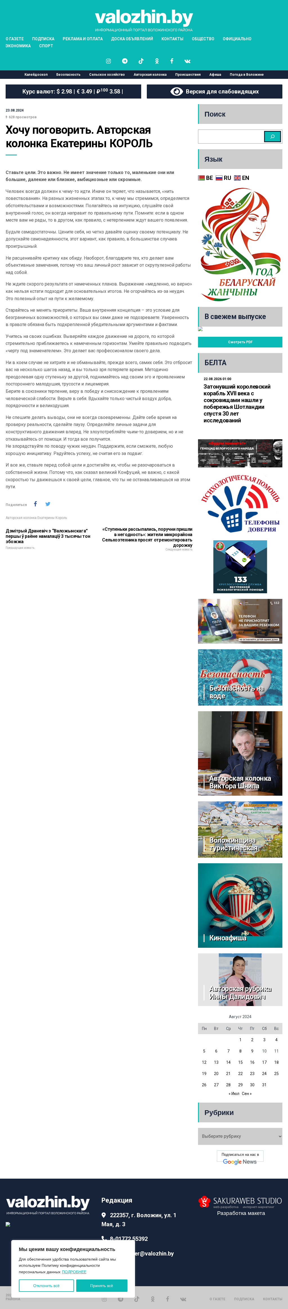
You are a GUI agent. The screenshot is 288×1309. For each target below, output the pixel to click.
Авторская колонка (150, 75)
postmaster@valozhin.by (142, 1253)
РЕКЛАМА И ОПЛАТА (83, 39)
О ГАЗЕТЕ (217, 1299)
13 (216, 1062)
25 (276, 1073)
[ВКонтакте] (183, 1298)
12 (204, 1062)
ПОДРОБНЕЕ (74, 1272)
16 (252, 1062)
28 (228, 1085)
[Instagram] (104, 1298)
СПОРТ (46, 46)
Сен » (247, 1093)
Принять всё (101, 1285)
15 (240, 1062)
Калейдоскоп (36, 75)
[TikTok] (137, 1298)
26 (204, 1085)
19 (204, 1073)
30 (252, 1085)
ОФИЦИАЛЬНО (237, 39)
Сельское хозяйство (107, 75)
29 (240, 1085)
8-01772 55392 (129, 1239)
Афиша (215, 75)
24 (264, 1073)
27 (216, 1085)
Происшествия (188, 75)
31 (264, 1085)
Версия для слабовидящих (221, 91)
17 (264, 1062)
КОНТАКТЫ (172, 39)
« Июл (234, 1093)
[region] (73, 1269)
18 (276, 1062)
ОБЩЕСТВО (203, 39)
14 (228, 1062)
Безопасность (68, 75)
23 (252, 1073)
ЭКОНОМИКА (18, 46)
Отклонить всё (46, 1285)
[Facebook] (167, 1298)
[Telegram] (120, 1298)
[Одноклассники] (153, 1298)
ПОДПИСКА (244, 1299)
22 (240, 1073)
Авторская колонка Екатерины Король (36, 518)
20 (216, 1073)
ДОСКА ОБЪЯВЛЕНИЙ (132, 39)
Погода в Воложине (247, 75)
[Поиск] (272, 136)
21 (228, 1073)
